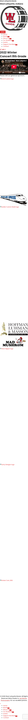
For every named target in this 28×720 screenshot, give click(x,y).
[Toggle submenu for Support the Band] (16, 44)
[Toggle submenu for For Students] (13, 40)
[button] (1, 50)
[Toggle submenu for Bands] (8, 36)
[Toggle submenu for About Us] (10, 38)
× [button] (0, 704)
